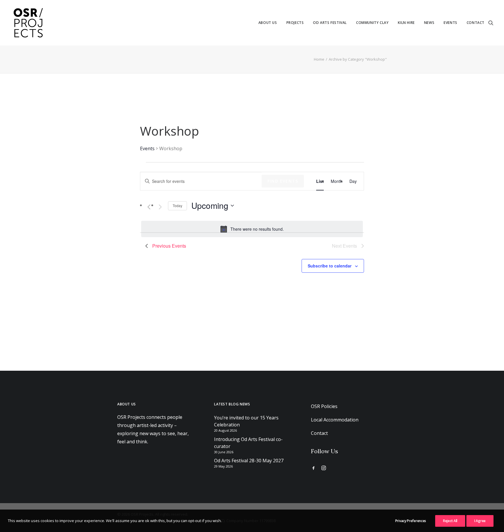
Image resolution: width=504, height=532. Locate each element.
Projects (295, 22)
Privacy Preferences (410, 520)
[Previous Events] (148, 206)
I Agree (480, 520)
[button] (491, 23)
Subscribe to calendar (329, 266)
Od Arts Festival (330, 22)
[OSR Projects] (28, 22)
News (429, 22)
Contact (475, 22)
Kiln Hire (406, 22)
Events (450, 22)
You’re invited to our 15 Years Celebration (246, 421)
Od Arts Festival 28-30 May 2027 (249, 460)
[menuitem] (267, 23)
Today (177, 205)
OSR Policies (324, 406)
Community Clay (372, 22)
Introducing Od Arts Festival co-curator (248, 442)
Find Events (282, 181)
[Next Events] (160, 206)
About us (267, 22)
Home (319, 59)
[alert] (252, 229)
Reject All (450, 520)
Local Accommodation (334, 419)
